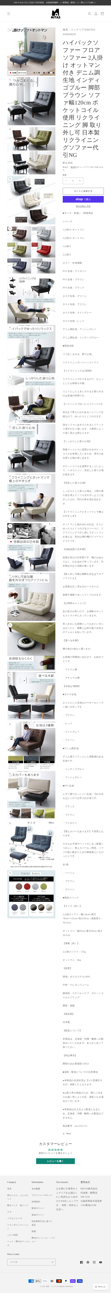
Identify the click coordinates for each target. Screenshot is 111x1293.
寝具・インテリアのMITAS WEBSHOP (59, 1286)
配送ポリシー (38, 1208)
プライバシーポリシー (42, 1195)
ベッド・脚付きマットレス (18, 1243)
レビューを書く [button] (55, 1161)
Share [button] (68, 1133)
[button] (8, 14)
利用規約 (36, 1202)
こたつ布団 (12, 1235)
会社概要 (36, 1189)
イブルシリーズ (14, 1218)
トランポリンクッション (17, 1227)
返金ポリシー (38, 1215)
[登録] (52, 1262)
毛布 (9, 1189)
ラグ (9, 1212)
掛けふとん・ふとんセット (17, 1197)
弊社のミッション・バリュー (43, 1240)
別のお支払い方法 (83, 206)
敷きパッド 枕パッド (17, 1205)
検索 (34, 1231)
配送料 (73, 167)
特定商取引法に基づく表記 (42, 1223)
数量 (65, 175)
